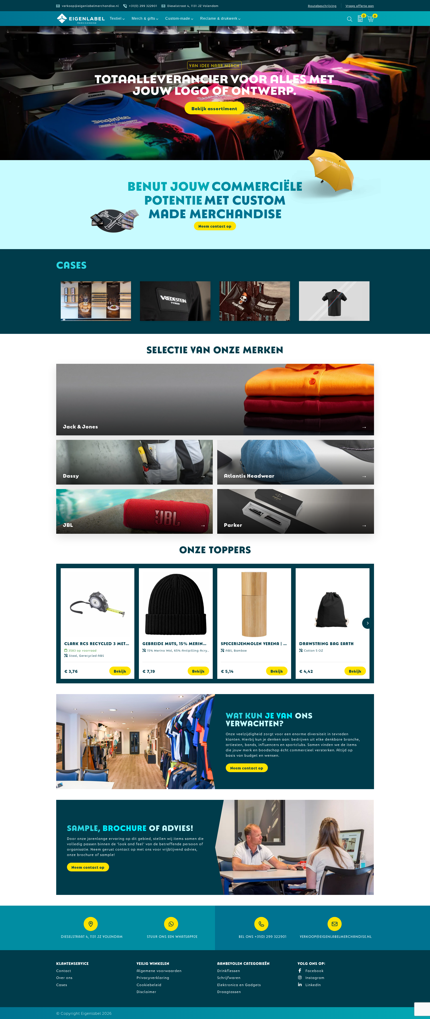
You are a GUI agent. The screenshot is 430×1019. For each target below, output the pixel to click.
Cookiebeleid (149, 984)
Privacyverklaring (153, 977)
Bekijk (120, 671)
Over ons (64, 977)
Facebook (314, 970)
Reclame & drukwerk (218, 18)
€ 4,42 (306, 671)
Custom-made (177, 18)
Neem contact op (246, 767)
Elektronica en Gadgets (239, 984)
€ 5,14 (227, 671)
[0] (360, 18)
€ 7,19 (148, 671)
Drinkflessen (228, 970)
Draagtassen (229, 991)
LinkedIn (312, 984)
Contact (63, 970)
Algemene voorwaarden (159, 970)
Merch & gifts (143, 18)
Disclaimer (146, 991)
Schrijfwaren (229, 977)
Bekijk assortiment (214, 108)
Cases (61, 984)
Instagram (314, 977)
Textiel (116, 18)
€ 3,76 (71, 671)
